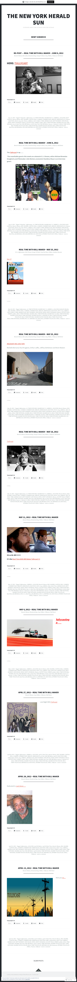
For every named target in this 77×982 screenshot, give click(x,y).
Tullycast (54, 56)
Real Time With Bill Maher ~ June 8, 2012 (38, 143)
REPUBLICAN (31, 127)
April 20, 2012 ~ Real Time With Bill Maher (38, 776)
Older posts (38, 961)
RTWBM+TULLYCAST (48, 127)
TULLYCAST (21, 63)
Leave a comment (56, 418)
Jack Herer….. (21, 786)
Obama (24, 122)
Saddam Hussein (57, 252)
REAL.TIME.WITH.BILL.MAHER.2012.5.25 (18, 318)
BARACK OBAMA (64, 309)
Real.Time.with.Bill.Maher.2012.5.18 (43, 501)
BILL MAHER (24, 119)
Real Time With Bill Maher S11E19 (25, 124)
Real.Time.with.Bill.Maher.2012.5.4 (35, 594)
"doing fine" (23, 118)
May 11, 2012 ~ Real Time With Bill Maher (38, 517)
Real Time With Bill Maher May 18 (37, 498)
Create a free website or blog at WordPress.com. (19, 974)
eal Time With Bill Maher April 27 (48, 756)
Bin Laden (25, 56)
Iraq (46, 56)
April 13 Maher (38, 939)
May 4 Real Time (52, 586)
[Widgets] (38, 969)
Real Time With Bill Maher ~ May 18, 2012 (38, 432)
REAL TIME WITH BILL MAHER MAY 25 (45, 314)
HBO (65, 756)
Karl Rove (45, 252)
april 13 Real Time (47, 939)
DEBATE (54, 119)
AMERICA (56, 118)
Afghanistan (29, 118)
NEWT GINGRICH (16, 122)
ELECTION (11, 121)
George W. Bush (41, 56)
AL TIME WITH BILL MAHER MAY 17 (43, 118)
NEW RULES (65, 121)
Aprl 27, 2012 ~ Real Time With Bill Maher (38, 692)
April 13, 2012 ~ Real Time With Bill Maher (38, 868)
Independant (11, 758)
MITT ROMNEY (57, 121)
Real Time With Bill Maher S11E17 (55, 498)
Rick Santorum (53, 945)
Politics (50, 56)
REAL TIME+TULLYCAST (59, 125)
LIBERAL (30, 121)
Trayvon (33, 947)
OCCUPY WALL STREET (32, 122)
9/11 (16, 252)
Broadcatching (32, 56)
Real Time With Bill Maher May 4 (22, 673)
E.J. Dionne (67, 119)
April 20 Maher (38, 846)
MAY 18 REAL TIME (38, 121)
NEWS (9, 122)
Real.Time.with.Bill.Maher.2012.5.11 (16, 594)
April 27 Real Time (43, 754)
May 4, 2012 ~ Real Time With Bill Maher (38, 609)
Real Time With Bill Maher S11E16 (57, 589)
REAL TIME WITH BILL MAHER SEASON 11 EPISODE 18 (34, 315)
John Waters (24, 121)
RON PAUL (39, 127)
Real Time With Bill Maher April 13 (29, 943)
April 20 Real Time (47, 846)
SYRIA (56, 127)
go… (64, 878)
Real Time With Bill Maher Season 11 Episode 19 (47, 124)
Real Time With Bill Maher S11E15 (39, 589)
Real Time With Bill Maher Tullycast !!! (26, 559)
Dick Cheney (28, 252)
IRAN (16, 121)
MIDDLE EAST (48, 121)
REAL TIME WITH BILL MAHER (52, 122)
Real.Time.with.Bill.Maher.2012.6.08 (18, 127)
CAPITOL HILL (33, 119)
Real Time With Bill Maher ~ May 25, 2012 (38, 249)
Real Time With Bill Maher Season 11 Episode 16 (43, 590)
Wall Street (60, 56)
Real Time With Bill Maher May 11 (21, 589)
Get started (50, 1)
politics (41, 122)
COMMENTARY (47, 119)
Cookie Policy (27, 979)
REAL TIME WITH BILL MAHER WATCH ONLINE (38, 125)
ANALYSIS (62, 118)
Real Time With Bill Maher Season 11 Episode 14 (56, 759)
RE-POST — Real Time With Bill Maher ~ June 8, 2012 (38, 53)
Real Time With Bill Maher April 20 (29, 851)
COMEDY (39, 119)
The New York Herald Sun (38, 19)
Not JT (9, 259)
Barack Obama (18, 56)
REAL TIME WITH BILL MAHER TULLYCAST (54, 414)
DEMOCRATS (60, 119)
